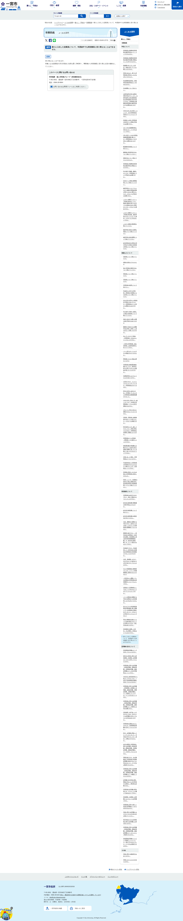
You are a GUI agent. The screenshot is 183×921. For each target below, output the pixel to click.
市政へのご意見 (80, 908)
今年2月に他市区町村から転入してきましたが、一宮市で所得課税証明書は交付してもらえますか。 (130, 679)
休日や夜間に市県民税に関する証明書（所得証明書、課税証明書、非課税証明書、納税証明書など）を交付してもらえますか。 (130, 749)
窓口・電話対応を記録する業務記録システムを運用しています (80, 895)
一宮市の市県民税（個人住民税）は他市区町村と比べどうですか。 (130, 345)
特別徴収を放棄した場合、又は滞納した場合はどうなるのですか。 (130, 631)
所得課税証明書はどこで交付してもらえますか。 (130, 651)
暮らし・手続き (80, 22)
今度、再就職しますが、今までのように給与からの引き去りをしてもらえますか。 (130, 562)
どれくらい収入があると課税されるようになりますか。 (130, 411)
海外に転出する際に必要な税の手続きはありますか (130, 321)
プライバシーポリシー (97, 877)
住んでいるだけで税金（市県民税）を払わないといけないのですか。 (130, 338)
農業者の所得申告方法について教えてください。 (130, 153)
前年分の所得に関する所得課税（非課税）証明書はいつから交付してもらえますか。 (130, 658)
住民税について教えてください (130, 257)
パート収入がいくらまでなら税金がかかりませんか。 (130, 353)
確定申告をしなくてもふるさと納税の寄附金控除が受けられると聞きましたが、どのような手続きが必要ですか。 (130, 192)
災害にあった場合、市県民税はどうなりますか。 (130, 458)
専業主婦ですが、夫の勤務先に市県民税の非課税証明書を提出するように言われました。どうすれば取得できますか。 (130, 761)
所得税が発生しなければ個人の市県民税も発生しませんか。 (130, 474)
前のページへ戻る (116, 869)
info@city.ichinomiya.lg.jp (57, 897)
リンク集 (84, 877)
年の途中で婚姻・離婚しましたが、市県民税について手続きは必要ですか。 (130, 174)
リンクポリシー (113, 877)
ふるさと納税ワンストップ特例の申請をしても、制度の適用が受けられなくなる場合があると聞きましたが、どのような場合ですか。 (130, 204)
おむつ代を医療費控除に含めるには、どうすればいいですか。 (130, 129)
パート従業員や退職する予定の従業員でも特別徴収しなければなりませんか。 (130, 599)
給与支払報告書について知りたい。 (130, 511)
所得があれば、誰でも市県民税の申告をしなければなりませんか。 (130, 75)
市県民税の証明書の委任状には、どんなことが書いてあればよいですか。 (130, 791)
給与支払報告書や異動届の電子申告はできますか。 (130, 504)
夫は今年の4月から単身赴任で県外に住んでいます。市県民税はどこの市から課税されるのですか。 (130, 304)
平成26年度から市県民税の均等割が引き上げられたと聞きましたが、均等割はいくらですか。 (130, 465)
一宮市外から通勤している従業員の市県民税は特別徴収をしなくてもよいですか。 (130, 581)
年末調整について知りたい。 (130, 89)
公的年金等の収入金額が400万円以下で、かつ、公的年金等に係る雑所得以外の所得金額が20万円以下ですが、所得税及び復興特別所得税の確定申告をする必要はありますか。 (130, 100)
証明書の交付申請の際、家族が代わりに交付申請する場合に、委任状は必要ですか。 (130, 782)
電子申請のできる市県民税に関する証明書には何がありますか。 (130, 821)
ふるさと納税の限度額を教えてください (130, 225)
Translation (161, 7)
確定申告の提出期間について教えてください (130, 238)
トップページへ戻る (132, 869)
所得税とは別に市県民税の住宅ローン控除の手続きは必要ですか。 (130, 122)
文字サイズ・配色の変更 (163, 4)
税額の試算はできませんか (130, 263)
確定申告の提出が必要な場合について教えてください (130, 231)
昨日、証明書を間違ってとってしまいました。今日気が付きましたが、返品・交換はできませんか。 (130, 736)
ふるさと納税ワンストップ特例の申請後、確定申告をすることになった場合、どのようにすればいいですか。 (130, 216)
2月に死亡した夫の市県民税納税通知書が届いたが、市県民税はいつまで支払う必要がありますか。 (130, 139)
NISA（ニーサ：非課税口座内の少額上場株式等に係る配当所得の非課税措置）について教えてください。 (130, 483)
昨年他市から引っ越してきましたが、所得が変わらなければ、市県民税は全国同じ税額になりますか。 (130, 430)
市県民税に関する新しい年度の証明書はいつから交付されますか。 (130, 806)
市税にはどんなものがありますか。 (130, 860)
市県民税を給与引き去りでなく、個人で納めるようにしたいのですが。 (130, 497)
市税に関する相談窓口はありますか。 (130, 855)
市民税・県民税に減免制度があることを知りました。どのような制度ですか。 (130, 420)
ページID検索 (94, 13)
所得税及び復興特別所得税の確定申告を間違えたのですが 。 (130, 165)
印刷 (111, 40)
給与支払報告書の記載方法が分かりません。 (130, 517)
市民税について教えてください (130, 280)
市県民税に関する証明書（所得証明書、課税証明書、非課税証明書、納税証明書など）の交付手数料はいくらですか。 (130, 669)
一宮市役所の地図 (56, 908)
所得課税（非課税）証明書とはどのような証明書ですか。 (130, 798)
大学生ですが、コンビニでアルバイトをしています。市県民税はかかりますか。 (130, 384)
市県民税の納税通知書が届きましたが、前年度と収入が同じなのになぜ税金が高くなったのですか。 (130, 368)
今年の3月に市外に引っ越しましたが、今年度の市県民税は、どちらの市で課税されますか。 (130, 403)
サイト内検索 (57, 13)
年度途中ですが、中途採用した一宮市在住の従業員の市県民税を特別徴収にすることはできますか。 (130, 551)
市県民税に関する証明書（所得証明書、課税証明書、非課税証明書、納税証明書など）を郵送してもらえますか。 (130, 772)
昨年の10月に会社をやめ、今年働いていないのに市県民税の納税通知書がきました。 (130, 393)
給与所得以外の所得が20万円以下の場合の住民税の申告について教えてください (130, 245)
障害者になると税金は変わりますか (130, 359)
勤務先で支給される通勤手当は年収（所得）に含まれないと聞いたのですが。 (130, 329)
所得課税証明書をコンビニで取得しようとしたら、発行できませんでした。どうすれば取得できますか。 (130, 842)
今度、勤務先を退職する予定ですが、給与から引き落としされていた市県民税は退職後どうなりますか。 (130, 525)
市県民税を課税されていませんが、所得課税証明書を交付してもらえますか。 (130, 726)
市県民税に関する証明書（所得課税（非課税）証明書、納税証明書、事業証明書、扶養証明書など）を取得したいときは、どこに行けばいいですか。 (130, 691)
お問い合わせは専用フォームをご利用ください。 (70, 86)
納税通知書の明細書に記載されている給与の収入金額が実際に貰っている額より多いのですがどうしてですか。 (130, 449)
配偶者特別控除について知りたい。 (130, 147)
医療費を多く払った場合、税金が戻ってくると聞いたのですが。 (130, 67)
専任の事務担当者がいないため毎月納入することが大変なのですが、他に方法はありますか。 (130, 622)
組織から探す (121, 16)
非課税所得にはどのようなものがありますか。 (130, 376)
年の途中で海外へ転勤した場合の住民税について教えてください (130, 313)
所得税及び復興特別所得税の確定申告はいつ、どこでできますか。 (130, 52)
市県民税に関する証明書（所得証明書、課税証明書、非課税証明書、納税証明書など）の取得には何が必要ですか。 (130, 704)
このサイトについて (72, 877)
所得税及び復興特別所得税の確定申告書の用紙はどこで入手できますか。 (130, 59)
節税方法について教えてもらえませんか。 (130, 159)
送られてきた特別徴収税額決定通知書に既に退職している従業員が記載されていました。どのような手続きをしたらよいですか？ (130, 611)
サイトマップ (160, 2)
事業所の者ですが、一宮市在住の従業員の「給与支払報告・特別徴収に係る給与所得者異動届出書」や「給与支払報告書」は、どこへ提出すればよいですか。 (130, 538)
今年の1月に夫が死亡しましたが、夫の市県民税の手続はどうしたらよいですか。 (130, 113)
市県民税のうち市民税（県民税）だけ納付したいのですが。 (130, 440)
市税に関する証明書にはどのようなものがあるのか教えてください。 (130, 814)
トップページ (58, 22)
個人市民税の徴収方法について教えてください (130, 269)
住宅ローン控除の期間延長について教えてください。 (130, 182)
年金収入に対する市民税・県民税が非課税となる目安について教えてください (130, 293)
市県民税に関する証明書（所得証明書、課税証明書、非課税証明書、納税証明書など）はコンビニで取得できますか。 (130, 831)
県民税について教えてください (130, 274)
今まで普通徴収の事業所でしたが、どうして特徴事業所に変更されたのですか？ (130, 571)
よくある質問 (69, 22)
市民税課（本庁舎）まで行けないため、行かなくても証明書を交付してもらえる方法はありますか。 (130, 716)
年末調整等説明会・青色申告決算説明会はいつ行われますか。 (130, 82)
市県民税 (89, 22)
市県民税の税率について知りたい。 (130, 286)
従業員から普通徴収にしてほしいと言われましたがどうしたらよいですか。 (130, 590)
